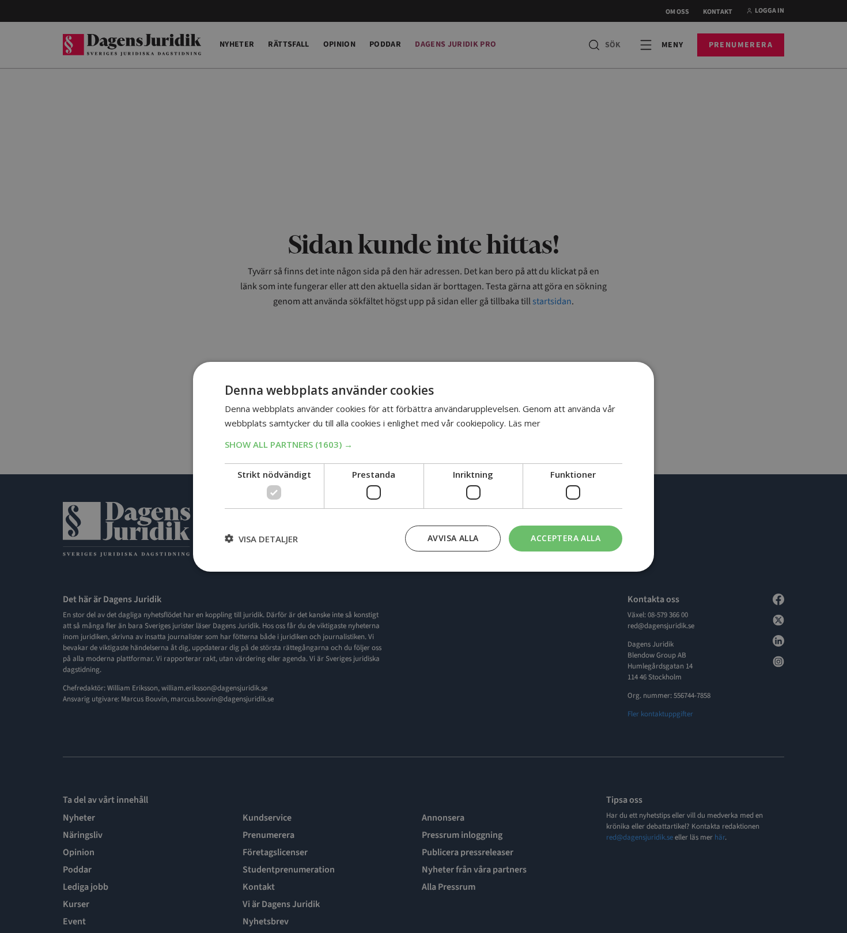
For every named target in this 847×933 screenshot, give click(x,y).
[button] (423, 444)
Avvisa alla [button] (453, 537)
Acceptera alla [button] (565, 537)
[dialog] (423, 466)
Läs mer (524, 423)
